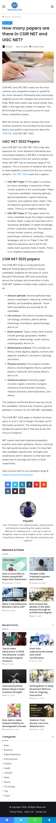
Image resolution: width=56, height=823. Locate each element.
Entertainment (11, 759)
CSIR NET (7, 133)
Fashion (7, 763)
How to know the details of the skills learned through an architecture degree (40, 608)
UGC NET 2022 (20, 174)
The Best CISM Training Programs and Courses (39, 576)
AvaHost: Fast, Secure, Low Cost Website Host (39, 723)
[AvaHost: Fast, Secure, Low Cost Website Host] (42, 710)
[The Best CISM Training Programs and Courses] (41, 564)
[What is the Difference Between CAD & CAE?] (14, 594)
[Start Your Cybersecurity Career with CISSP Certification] (42, 639)
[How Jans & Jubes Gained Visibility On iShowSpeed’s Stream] (14, 710)
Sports (7, 782)
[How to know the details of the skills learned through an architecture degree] (41, 594)
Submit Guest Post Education (17, 474)
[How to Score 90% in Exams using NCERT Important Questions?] (14, 564)
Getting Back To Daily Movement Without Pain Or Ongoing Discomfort (41, 690)
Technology (9, 786)
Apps (6, 745)
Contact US (41, 812)
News (6, 777)
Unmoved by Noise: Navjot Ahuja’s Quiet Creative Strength (13, 689)
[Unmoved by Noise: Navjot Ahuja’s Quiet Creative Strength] (14, 676)
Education (16, 17)
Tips (6, 791)
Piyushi (9, 47)
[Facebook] (8, 485)
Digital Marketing (12, 754)
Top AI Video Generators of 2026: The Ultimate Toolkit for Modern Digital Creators (13, 654)
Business (8, 750)
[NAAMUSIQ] (14, 6)
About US (28, 812)
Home (7, 17)
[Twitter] (15, 485)
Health (7, 768)
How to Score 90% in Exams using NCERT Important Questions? (14, 576)
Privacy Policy (16, 812)
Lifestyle (8, 773)
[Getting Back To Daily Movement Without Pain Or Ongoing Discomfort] (42, 676)
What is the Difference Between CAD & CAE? (14, 605)
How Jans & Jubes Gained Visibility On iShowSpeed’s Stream (14, 723)
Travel (7, 795)
